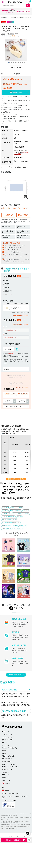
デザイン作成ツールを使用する (17, 376)
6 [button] (16, 62)
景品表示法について (7, 769)
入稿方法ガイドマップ (22, 227)
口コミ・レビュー (6, 775)
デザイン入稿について (7, 737)
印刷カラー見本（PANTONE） (6, 236)
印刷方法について (6, 226)
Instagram (7, 783)
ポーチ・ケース (15, 17)
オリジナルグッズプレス (5, 17)
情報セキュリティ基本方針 (9, 764)
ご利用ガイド (5, 732)
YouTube (6, 790)
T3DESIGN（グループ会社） (9, 800)
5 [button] (15, 62)
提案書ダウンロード (8, 401)
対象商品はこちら (9, 12)
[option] (16, 50)
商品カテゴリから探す (7, 740)
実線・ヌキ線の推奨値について (22, 236)
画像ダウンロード (16, 67)
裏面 (5, 334)
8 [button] (20, 62)
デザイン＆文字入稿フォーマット (23, 214)
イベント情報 (5, 745)
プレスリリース (6, 780)
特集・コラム (5, 742)
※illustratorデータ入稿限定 (21, 153)
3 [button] (11, 62)
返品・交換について (7, 758)
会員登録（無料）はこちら (16, 674)
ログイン (26, 3)
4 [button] (13, 62)
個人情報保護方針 (6, 761)
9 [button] (22, 62)
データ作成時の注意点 (7, 231)
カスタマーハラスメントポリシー (10, 767)
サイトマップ (5, 777)
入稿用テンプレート (8, 214)
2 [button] (9, 62)
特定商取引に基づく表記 (8, 756)
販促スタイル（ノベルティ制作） (10, 793)
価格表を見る (17, 92)
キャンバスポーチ (23, 17)
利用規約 (4, 753)
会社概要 (4, 750)
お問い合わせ (5, 772)
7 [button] (18, 62)
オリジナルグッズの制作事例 (9, 748)
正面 (5, 326)
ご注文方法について (7, 734)
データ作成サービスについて (22, 231)
